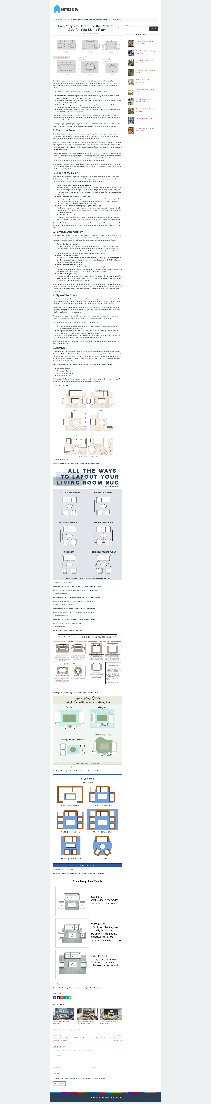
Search (127, 25)
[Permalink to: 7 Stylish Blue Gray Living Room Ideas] (63, 1014)
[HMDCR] (66, 8)
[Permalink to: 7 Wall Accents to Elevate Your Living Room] (111, 1014)
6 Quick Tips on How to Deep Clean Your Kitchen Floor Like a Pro (106, 1037)
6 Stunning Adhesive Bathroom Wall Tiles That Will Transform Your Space (69, 1037)
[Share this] (54, 997)
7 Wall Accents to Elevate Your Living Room (110, 1022)
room (76, 1030)
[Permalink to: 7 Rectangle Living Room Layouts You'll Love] (87, 1014)
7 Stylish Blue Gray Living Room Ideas (61, 1022)
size (79, 1030)
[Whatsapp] (69, 997)
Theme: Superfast (116, 1097)
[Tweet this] (58, 997)
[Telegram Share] (66, 997)
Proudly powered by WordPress (99, 1097)
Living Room (63, 1030)
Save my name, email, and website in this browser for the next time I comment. (80, 1078)
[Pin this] (62, 997)
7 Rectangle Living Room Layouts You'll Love (85, 1022)
